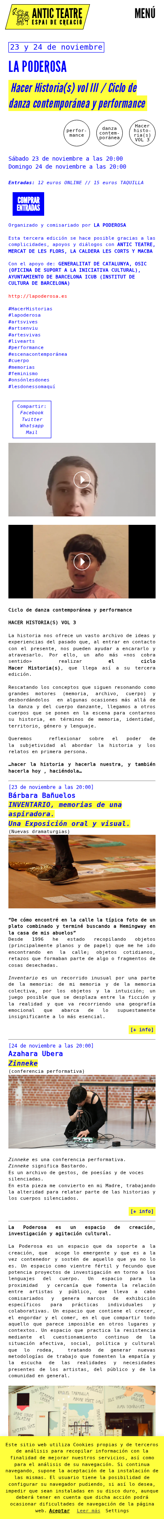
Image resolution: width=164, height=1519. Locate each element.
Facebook (32, 412)
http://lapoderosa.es (37, 296)
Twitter (32, 419)
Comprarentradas (28, 204)
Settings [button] (117, 1511)
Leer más (89, 1511)
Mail (32, 432)
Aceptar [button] (59, 1511)
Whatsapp (32, 426)
